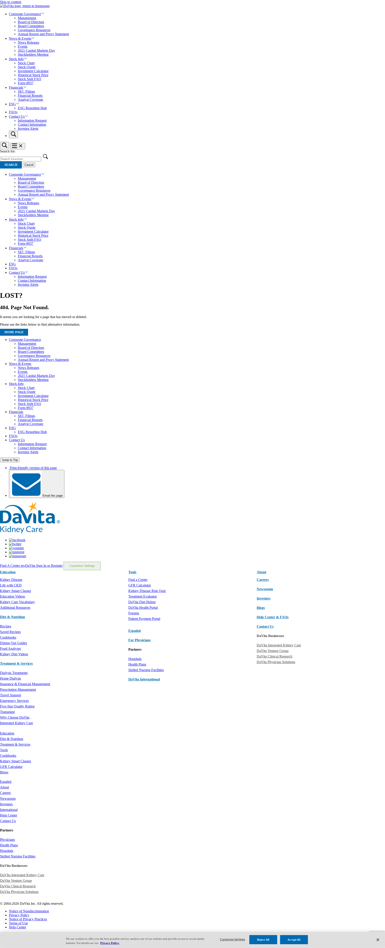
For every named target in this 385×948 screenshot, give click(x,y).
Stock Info (16, 59)
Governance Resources (34, 30)
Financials (16, 87)
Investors (263, 598)
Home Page (14, 332)
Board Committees (31, 26)
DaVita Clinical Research (274, 656)
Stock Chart (26, 63)
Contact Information (32, 124)
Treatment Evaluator (142, 596)
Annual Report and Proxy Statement (43, 34)
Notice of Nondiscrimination (29, 911)
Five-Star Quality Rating (17, 706)
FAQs (13, 112)
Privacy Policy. (109, 943)
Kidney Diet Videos (14, 654)
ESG (12, 104)
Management (27, 18)
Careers (5, 793)
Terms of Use (18, 923)
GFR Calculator (139, 585)
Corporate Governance (25, 14)
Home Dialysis (10, 678)
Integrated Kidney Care (16, 723)
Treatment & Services (16, 663)
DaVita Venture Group (273, 651)
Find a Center (137, 580)
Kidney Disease (11, 580)
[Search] (13, 134)
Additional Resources (15, 607)
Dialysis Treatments (14, 673)
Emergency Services (14, 701)
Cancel (29, 165)
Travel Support (10, 695)
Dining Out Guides (13, 643)
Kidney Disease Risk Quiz (147, 591)
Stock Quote (26, 67)
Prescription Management (18, 689)
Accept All (293, 939)
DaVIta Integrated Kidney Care (279, 645)
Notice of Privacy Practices (28, 919)
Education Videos (12, 596)
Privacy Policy (19, 915)
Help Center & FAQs (273, 617)
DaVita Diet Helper (142, 602)
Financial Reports (30, 95)
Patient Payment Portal (144, 619)
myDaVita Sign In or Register (42, 566)
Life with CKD (11, 585)
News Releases (28, 42)
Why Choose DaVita (14, 717)
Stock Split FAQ (29, 79)
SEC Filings (26, 91)
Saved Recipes (10, 632)
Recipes (5, 626)
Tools (4, 750)
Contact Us (17, 116)
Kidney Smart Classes (15, 591)
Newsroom (265, 589)
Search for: (7, 151)
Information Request (32, 120)
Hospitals (134, 659)
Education (7, 733)
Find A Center (10, 566)
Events (22, 46)
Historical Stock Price (33, 75)
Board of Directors (31, 22)
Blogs (261, 608)
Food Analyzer (10, 648)
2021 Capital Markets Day (36, 50)
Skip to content (10, 2)
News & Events (20, 38)
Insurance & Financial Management (25, 684)
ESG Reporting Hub (32, 108)
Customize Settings (82, 566)
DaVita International (144, 679)
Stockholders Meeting (33, 54)
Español (134, 631)
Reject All (263, 939)
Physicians (7, 839)
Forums (133, 613)
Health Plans (137, 664)
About (4, 787)
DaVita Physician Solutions (276, 662)
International (9, 810)
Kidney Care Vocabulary (17, 602)
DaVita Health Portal (143, 607)
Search (10, 165)
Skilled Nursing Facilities (146, 670)
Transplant (7, 712)
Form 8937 (25, 83)
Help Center (8, 815)
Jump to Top (10, 460)
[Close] (378, 940)
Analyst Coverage (30, 99)
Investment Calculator (33, 71)
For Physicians (139, 640)
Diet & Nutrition (12, 617)
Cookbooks (8, 637)
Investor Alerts (28, 128)
